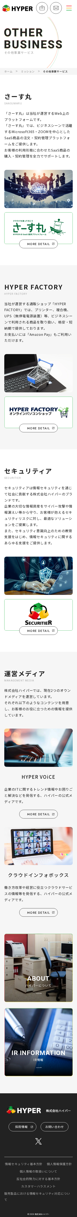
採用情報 (21, 1127)
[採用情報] (42, 8)
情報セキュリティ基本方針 (23, 1164)
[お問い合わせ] (56, 8)
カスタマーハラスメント (38, 1186)
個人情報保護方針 (59, 1164)
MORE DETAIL (38, 814)
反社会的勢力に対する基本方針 (38, 1179)
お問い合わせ (54, 1127)
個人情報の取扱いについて (38, 1171)
